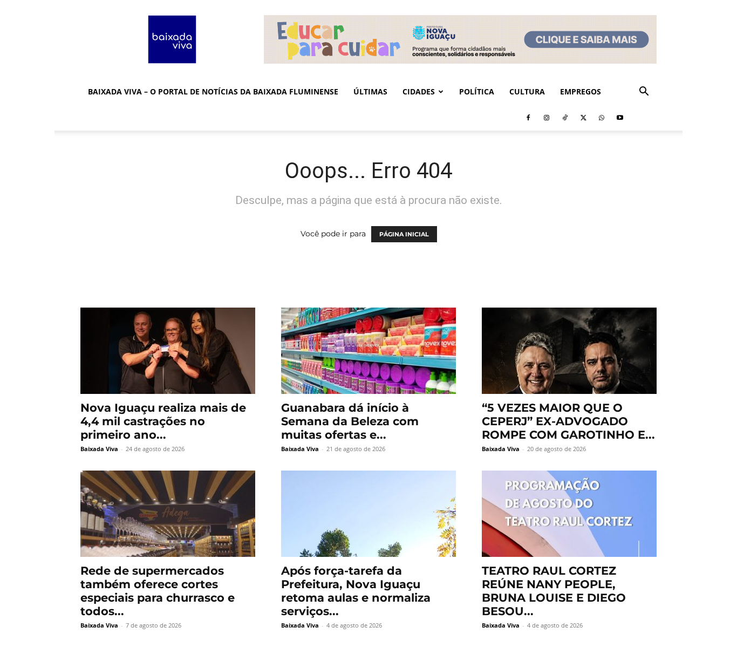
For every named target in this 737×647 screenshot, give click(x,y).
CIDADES (418, 91)
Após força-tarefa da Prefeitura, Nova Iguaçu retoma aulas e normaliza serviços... (356, 591)
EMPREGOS (580, 91)
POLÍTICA (476, 91)
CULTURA (527, 91)
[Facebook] (528, 118)
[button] (644, 92)
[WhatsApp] (601, 118)
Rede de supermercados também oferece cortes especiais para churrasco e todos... (157, 591)
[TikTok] (565, 118)
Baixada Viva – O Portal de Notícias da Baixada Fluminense (213, 91)
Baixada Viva (99, 449)
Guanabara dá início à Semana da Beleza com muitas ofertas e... (350, 421)
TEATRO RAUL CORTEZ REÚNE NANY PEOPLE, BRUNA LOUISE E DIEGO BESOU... (554, 591)
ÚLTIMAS (370, 91)
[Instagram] (546, 118)
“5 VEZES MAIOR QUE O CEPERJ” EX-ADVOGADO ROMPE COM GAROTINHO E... (568, 421)
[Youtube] (620, 118)
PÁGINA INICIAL (404, 234)
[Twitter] (583, 118)
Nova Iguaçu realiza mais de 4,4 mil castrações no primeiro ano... (163, 421)
